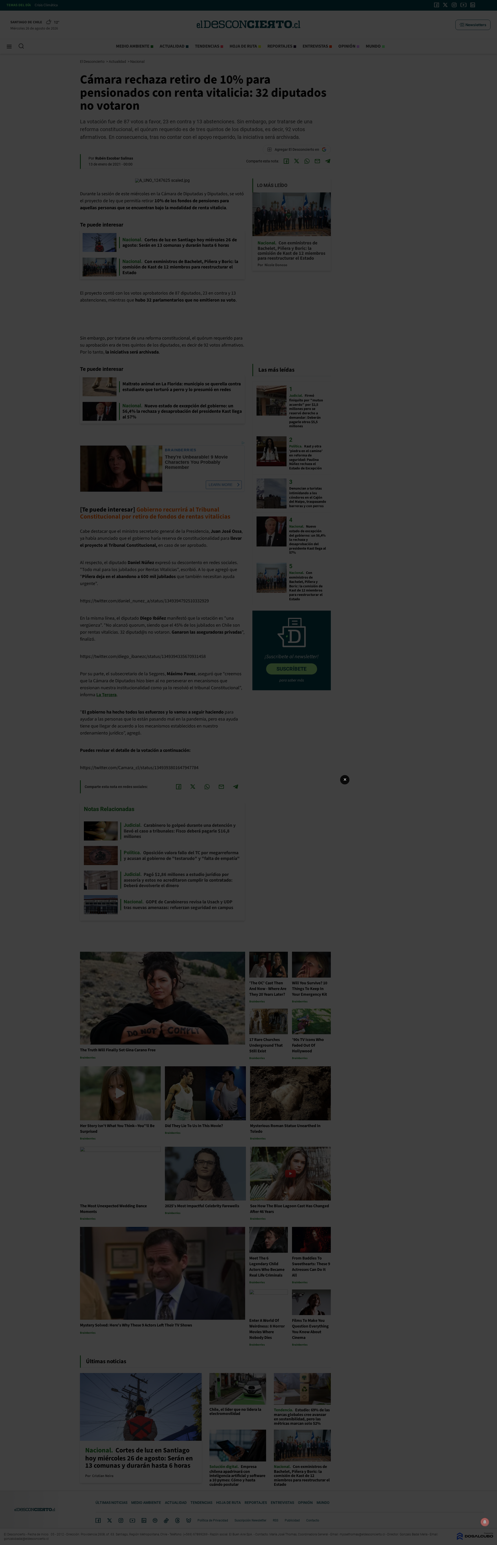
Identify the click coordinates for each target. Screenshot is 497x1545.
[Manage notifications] (485, 1522)
